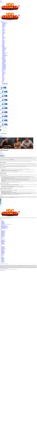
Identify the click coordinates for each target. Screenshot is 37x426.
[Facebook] (0, 155)
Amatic (3, 75)
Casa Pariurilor (3, 29)
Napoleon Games (3, 38)
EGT (2, 71)
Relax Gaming (3, 73)
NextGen (3, 77)
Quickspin (3, 78)
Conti (2, 31)
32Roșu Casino (3, 41)
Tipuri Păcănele (2, 57)
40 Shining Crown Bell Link (5, 55)
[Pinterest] (2, 155)
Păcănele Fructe (3, 59)
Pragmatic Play (3, 72)
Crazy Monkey (3, 52)
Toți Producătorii (3, 70)
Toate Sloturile (3, 46)
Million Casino (3, 40)
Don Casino (3, 43)
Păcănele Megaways (4, 61)
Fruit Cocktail (3, 54)
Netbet (3, 34)
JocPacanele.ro (1, 265)
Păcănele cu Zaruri (4, 65)
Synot (2, 80)
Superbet (3, 27)
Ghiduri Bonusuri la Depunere (5, 83)
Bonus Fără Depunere (4, 22)
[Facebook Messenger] (1, 155)
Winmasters (3, 42)
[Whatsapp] (3, 155)
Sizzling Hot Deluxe (4, 48)
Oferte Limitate (3, 25)
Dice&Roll (3, 50)
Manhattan (3, 45)
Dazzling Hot (3, 51)
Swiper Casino (3, 33)
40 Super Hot (3, 47)
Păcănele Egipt (3, 63)
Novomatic (3, 74)
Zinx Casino (3, 28)
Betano (3, 35)
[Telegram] (4, 155)
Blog (2, 82)
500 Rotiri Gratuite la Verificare (3, 136)
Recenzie (3, 135)
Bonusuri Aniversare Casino (4, 23)
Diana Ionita (1, 205)
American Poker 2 (4, 53)
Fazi (2, 76)
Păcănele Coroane (4, 60)
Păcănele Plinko (3, 66)
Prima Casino (3, 32)
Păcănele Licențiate (4, 67)
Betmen (3, 36)
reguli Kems (1, 197)
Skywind (3, 79)
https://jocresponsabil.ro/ (6, 268)
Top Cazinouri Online (4, 26)
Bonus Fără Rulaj (4, 24)
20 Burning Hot (3, 56)
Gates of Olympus (4, 49)
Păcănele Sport (3, 62)
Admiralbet (3, 37)
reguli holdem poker (12, 159)
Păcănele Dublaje (3, 64)
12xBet (3, 39)
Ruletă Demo (3, 69)
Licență (0, 0)
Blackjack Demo (3, 68)
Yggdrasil (3, 81)
